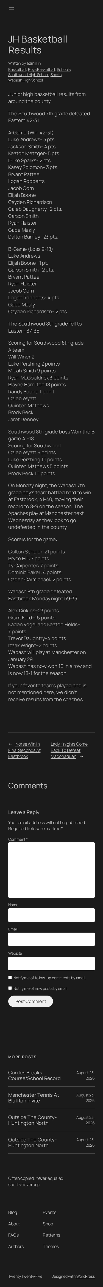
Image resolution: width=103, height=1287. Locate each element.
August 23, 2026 (85, 1075)
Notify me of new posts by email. (40, 988)
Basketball (17, 69)
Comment (18, 839)
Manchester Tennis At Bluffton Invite (33, 1097)
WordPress (85, 1276)
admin (32, 63)
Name (13, 904)
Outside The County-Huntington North (32, 1120)
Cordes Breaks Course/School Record (34, 1075)
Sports (56, 74)
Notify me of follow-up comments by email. (49, 977)
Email (13, 929)
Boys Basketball (41, 69)
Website (15, 953)
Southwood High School (28, 74)
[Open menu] (11, 8)
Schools (63, 69)
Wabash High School (25, 80)
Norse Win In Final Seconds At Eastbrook (24, 750)
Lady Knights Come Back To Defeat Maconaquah (69, 750)
